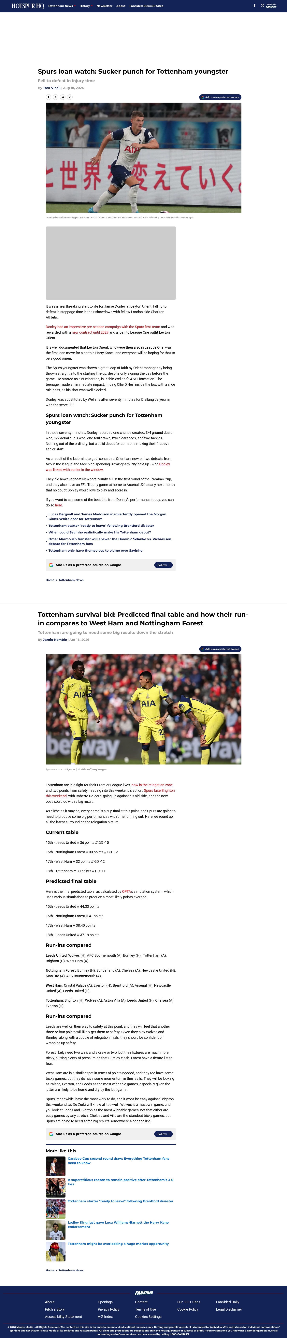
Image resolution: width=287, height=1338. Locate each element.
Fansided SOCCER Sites (146, 6)
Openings (105, 1302)
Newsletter (104, 6)
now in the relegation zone (152, 785)
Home (50, 580)
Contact (141, 1302)
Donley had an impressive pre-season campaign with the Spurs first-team (103, 327)
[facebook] (254, 5)
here (58, 505)
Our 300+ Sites (188, 1302)
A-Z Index (105, 1317)
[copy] (70, 97)
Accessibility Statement (63, 1317)
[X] (262, 5)
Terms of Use (145, 1309)
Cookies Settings (148, 1317)
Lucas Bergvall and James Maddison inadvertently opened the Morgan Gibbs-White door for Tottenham (107, 516)
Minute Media (24, 1327)
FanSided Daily (227, 1302)
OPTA (126, 891)
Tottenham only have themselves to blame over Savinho (95, 550)
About (120, 6)
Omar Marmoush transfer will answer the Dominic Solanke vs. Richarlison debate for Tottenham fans (110, 541)
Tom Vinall (52, 88)
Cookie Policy (187, 1309)
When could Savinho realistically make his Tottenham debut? (100, 532)
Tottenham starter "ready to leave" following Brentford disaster (101, 526)
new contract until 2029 (90, 332)
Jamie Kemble (55, 640)
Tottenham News (71, 580)
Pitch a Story (55, 1309)
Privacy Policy (108, 1309)
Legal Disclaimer (229, 1309)
